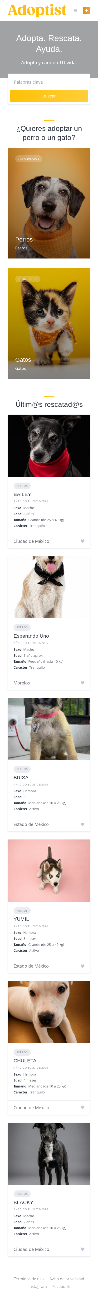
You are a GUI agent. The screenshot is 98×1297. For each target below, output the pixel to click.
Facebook (61, 1286)
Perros (24, 239)
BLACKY (23, 1202)
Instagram (38, 1286)
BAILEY (22, 494)
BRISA (21, 777)
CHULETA (25, 1060)
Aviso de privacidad (66, 1278)
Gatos (23, 359)
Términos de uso (29, 1278)
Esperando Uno (31, 636)
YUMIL (21, 919)
